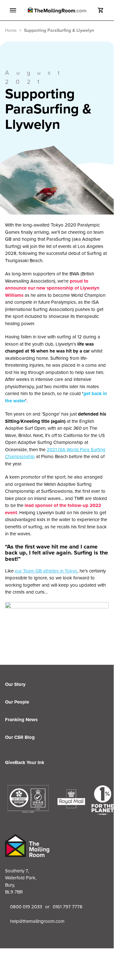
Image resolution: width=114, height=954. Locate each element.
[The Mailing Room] (57, 10)
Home (11, 30)
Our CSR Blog (20, 737)
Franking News (21, 719)
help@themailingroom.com (37, 921)
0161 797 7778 (67, 906)
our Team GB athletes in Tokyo (46, 570)
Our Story (15, 684)
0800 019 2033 (26, 906)
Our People (17, 701)
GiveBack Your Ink (24, 762)
